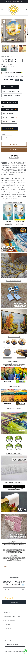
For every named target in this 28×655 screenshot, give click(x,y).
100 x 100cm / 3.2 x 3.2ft (11, 95)
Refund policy (7, 628)
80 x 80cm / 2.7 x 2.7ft (11, 91)
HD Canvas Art (8, 113)
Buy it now (14, 149)
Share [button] (5, 566)
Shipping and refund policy (12, 616)
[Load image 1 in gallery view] (5, 48)
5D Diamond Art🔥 (9, 109)
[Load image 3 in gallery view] (22, 48)
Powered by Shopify (19, 651)
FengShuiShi (11, 651)
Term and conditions (9, 620)
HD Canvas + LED (9, 122)
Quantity (4, 134)
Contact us (6, 612)
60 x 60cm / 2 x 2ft (10, 87)
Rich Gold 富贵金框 (9, 102)
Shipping (3, 73)
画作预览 (9, 129)
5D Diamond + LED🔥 (10, 118)
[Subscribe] (23, 589)
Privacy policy (7, 624)
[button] (2, 9)
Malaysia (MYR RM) (13, 644)
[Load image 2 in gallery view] (14, 48)
